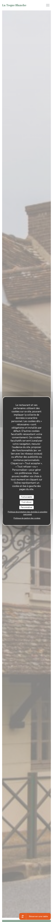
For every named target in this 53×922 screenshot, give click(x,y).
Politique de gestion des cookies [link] (27, 518)
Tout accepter (26, 497)
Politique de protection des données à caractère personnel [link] (27, 513)
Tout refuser (26, 502)
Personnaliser (26, 507)
